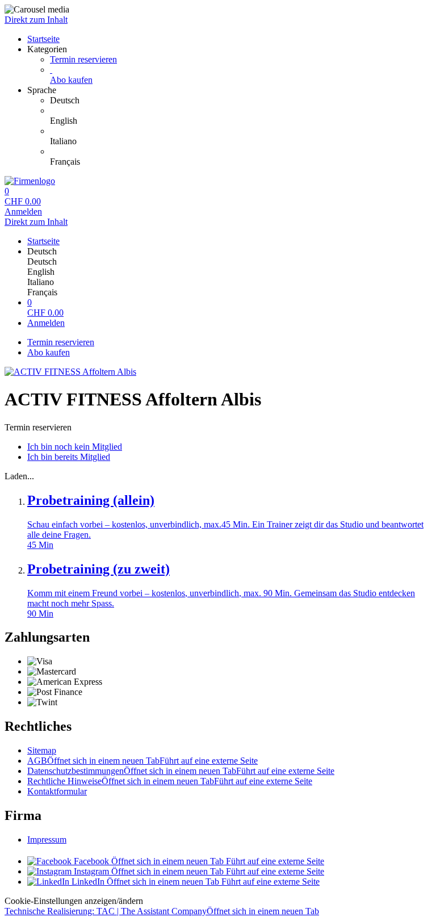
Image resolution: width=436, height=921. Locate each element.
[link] (240, 100)
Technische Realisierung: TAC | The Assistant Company (162, 911)
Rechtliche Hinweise (169, 781)
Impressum (46, 839)
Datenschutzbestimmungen (180, 771)
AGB (142, 760)
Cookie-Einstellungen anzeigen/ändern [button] (74, 901)
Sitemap (41, 750)
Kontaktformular (57, 791)
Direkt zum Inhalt (36, 19)
